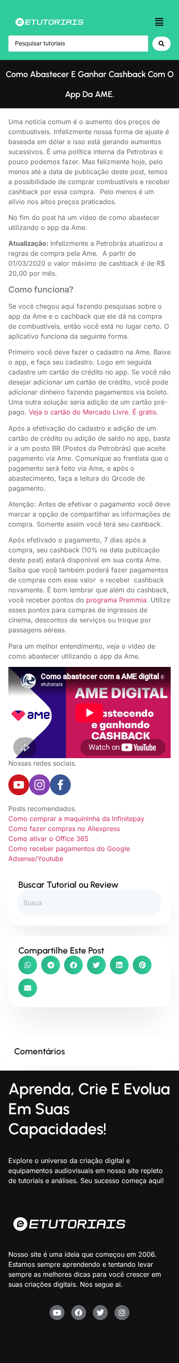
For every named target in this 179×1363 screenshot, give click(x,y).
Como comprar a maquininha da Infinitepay (76, 818)
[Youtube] (57, 1312)
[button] (159, 22)
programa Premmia (116, 600)
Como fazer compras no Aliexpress (64, 828)
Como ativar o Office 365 (48, 838)
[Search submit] (161, 44)
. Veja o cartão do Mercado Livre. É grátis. (91, 412)
